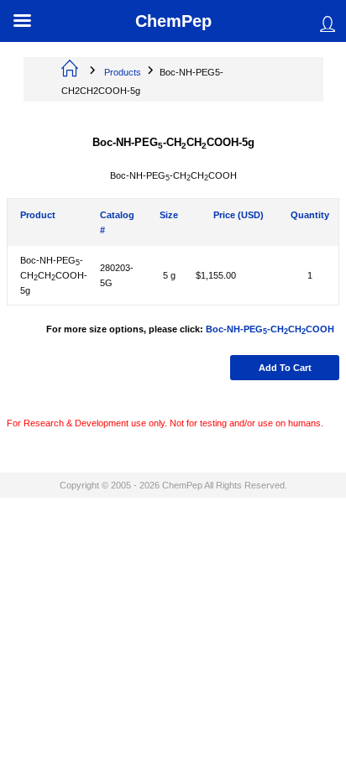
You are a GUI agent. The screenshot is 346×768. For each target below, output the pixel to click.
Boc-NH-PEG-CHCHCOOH (270, 329)
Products (122, 72)
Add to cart (285, 368)
